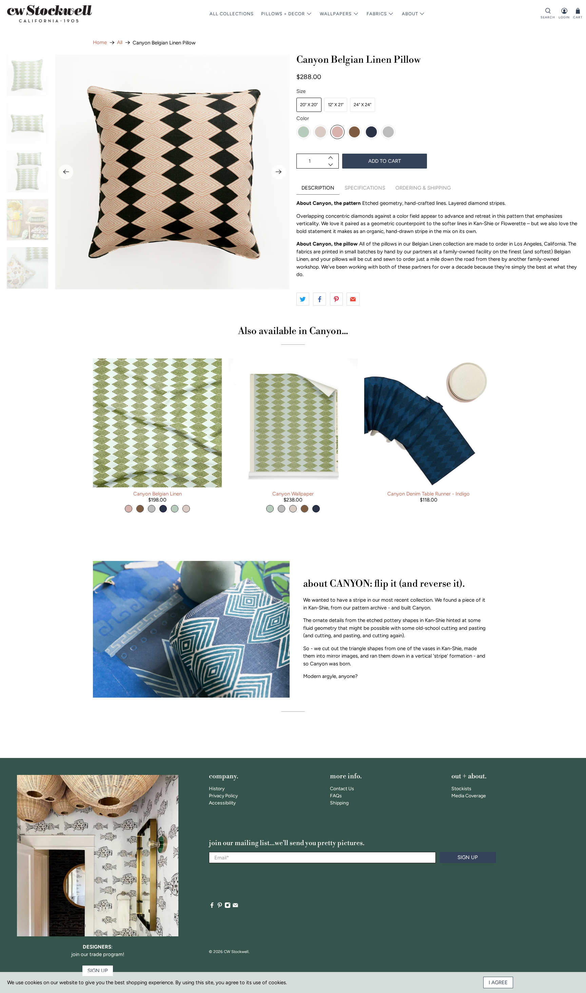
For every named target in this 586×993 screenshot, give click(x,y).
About (410, 13)
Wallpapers (336, 13)
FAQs (336, 796)
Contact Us (342, 789)
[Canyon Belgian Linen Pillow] (172, 172)
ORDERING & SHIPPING (423, 188)
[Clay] (337, 132)
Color (302, 118)
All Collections (232, 13)
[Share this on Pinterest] (336, 299)
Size (301, 91)
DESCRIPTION (317, 188)
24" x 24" (362, 104)
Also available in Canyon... (293, 331)
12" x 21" (336, 104)
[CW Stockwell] (49, 13)
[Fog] (388, 132)
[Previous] (65, 171)
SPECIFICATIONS (365, 188)
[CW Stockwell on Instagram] (227, 907)
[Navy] (371, 132)
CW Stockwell (236, 951)
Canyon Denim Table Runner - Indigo (428, 494)
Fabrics (377, 13)
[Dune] (320, 132)
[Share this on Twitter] (302, 299)
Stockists (461, 789)
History (216, 789)
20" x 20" (309, 104)
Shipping (339, 803)
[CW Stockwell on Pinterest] (220, 907)
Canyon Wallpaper (293, 494)
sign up (97, 971)
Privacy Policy (223, 796)
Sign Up (467, 857)
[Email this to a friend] (353, 299)
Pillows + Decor (283, 13)
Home (100, 42)
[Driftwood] (354, 132)
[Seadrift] (303, 132)
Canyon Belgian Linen (157, 494)
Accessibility (222, 803)
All (119, 42)
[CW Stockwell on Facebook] (212, 907)
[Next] (278, 171)
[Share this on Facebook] (319, 299)
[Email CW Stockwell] (235, 907)
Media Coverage (468, 796)
